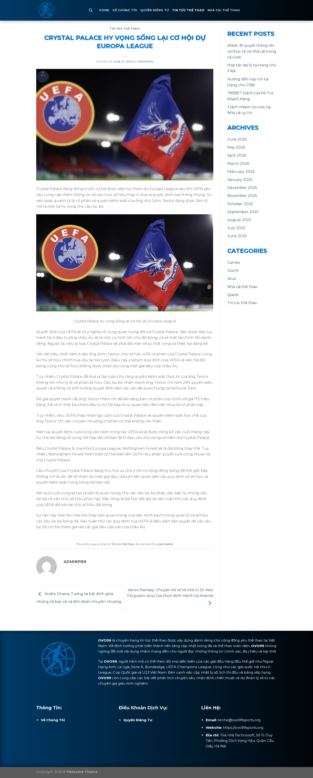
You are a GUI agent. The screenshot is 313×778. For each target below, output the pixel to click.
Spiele (233, 295)
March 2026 (238, 163)
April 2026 (236, 155)
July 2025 (236, 228)
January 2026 (239, 179)
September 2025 (242, 212)
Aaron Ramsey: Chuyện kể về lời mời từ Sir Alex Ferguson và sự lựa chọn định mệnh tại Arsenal (170, 593)
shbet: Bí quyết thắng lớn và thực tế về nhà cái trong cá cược (251, 51)
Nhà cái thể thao (224, 10)
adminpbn (145, 61)
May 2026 (236, 147)
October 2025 (240, 204)
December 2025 (242, 187)
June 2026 (237, 139)
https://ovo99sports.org (243, 727)
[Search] (90, 10)
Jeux (231, 278)
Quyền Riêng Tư (154, 10)
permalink (165, 544)
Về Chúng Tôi (125, 10)
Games (233, 262)
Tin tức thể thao (188, 10)
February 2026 (241, 171)
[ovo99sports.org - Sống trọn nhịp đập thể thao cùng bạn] (59, 10)
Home (104, 10)
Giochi (233, 270)
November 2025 (242, 195)
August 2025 (239, 220)
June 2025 (237, 236)
